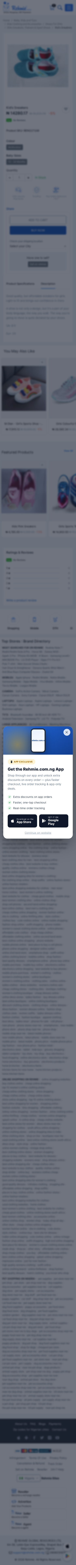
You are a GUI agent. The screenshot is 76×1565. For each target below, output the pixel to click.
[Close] (66, 732)
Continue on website (38, 832)
